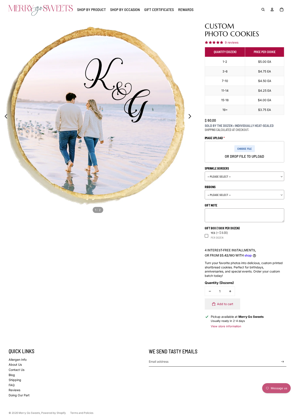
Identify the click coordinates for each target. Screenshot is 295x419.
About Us (15, 364)
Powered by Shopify (53, 412)
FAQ (12, 385)
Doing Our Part (19, 395)
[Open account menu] (272, 9)
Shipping (15, 380)
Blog (12, 375)
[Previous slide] (5, 117)
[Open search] (263, 9)
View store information (226, 326)
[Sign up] (282, 361)
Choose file (244, 148)
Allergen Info (18, 359)
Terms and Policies (81, 412)
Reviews (14, 390)
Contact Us (16, 370)
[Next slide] (191, 117)
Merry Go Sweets (29, 412)
